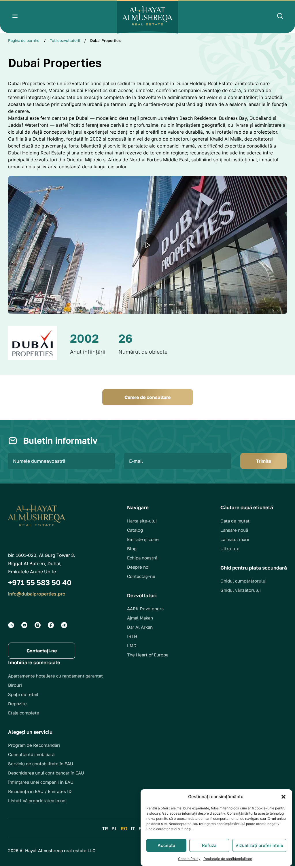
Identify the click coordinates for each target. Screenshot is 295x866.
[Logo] (147, 16)
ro (124, 828)
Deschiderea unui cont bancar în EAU (46, 772)
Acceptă (166, 845)
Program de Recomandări (34, 745)
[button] (283, 797)
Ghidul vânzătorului (240, 590)
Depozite (17, 703)
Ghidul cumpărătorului (243, 580)
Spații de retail (23, 694)
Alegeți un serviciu (30, 732)
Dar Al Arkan (140, 627)
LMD (132, 645)
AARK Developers (145, 608)
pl (114, 828)
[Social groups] (11, 625)
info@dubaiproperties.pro (36, 594)
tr (105, 828)
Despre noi (138, 567)
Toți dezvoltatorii (65, 40)
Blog (132, 548)
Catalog (135, 530)
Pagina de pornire (23, 40)
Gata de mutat (234, 520)
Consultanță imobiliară (31, 754)
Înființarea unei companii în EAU (40, 782)
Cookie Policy (189, 858)
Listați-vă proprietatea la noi (37, 800)
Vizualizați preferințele (259, 845)
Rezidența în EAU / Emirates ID (40, 791)
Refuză (209, 845)
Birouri (15, 685)
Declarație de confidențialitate (227, 858)
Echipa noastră (142, 557)
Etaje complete (23, 712)
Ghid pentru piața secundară (253, 568)
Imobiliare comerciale (34, 662)
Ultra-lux (229, 548)
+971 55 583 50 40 (39, 582)
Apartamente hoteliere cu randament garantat (55, 675)
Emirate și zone (143, 539)
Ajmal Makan (140, 617)
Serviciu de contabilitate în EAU (40, 763)
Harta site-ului (142, 520)
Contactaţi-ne (141, 576)
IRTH (132, 636)
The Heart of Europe (148, 654)
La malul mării (234, 539)
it (133, 828)
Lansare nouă (234, 530)
